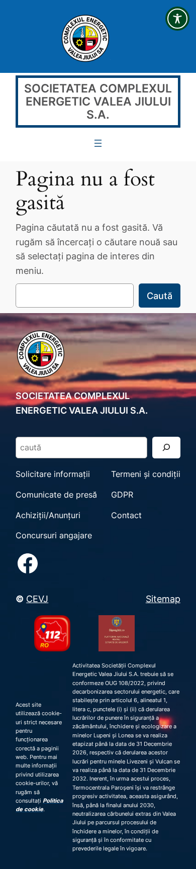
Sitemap (163, 598)
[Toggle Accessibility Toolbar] (177, 19)
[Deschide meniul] (98, 143)
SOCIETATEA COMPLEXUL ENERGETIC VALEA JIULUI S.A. (98, 101)
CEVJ (37, 598)
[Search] (166, 447)
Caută (159, 295)
